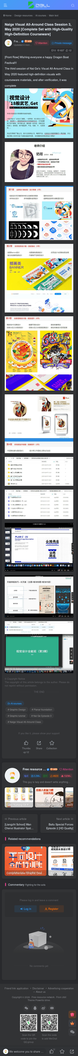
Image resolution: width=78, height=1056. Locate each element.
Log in (27, 909)
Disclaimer (38, 988)
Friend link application (16, 988)
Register (53, 909)
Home (8, 15)
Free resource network (17, 41)
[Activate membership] (72, 1023)
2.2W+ (37, 775)
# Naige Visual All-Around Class (24, 721)
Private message (63, 42)
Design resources (23, 15)
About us (41, 991)
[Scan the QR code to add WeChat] (72, 1032)
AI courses (40, 15)
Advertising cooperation (61, 988)
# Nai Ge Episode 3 (41, 715)
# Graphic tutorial (16, 715)
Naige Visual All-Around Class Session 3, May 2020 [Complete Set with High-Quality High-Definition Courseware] (39, 29)
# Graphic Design (17, 709)
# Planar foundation (42, 709)
